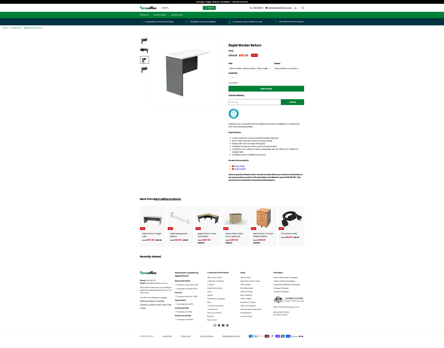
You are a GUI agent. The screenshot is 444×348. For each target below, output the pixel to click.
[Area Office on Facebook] (219, 325)
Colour (277, 63)
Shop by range (160, 15)
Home (5, 28)
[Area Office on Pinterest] (227, 325)
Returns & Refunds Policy (231, 336)
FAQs (209, 291)
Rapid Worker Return (33, 28)
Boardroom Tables (248, 302)
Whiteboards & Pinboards (250, 309)
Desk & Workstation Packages (285, 277)
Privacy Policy (185, 336)
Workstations (245, 313)
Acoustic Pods (246, 316)
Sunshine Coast (154, 304)
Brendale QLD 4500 (185, 304)
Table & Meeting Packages (284, 281)
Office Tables (245, 298)
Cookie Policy (167, 336)
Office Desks (245, 284)
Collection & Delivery (215, 281)
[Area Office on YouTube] (223, 325)
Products (144, 15)
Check (292, 102)
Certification (177, 15)
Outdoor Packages (281, 291)
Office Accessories (248, 305)
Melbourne (144, 301)
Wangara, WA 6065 (185, 319)
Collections (16, 28)
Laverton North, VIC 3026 (187, 296)
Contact (210, 284)
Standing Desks (246, 288)
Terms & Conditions (206, 336)
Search (210, 295)
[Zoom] (186, 72)
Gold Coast (167, 304)
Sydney (164, 297)
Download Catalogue (216, 298)
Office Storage (246, 291)
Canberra (144, 304)
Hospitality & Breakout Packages (286, 284)
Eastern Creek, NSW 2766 (188, 285)
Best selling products (167, 199)
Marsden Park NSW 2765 (187, 288)
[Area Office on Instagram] (215, 325)
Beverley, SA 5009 (185, 312)
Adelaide (160, 301)
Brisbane (152, 301)
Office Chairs (245, 277)
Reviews (210, 316)
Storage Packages (281, 288)
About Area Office (214, 277)
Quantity (232, 73)
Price (230, 51)
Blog (209, 302)
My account (212, 320)
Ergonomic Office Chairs (250, 281)
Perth (144, 308)
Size (230, 63)
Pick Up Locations (214, 313)
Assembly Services (214, 288)
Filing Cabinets (246, 295)
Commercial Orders (215, 305)
